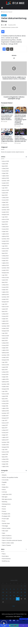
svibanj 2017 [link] (5, 430)
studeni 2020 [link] (5, 328)
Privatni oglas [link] (5, 518)
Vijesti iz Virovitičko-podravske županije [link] (12, 540)
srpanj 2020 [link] (5, 338)
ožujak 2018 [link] (5, 406)
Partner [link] (4, 509)
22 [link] (21, 595)
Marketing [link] (4, 501)
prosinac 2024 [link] (5, 209)
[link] (2, 7)
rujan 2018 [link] (4, 391)
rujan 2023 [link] (5, 246)
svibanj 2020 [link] (5, 343)
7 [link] (17, 589)
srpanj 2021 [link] (5, 309)
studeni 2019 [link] (5, 357)
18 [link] (6, 595)
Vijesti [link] (3, 533)
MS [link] (21, 616)
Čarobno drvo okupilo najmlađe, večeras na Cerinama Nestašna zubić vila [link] (21, 139)
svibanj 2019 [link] (5, 372)
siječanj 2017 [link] (5, 439)
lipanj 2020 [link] (5, 340)
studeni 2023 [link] (5, 241)
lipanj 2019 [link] (4, 369)
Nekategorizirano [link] (6, 504)
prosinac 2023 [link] (5, 238)
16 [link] (25, 592)
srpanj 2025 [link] (5, 192)
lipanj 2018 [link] (4, 398)
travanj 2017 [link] (5, 432)
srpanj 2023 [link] (5, 250)
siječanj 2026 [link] (5, 178)
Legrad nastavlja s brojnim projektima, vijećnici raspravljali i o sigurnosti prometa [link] (7, 139)
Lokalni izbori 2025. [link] (7, 494)
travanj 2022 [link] (5, 287)
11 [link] (6, 592)
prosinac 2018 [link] (5, 384)
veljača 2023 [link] (5, 263)
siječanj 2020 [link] (5, 352)
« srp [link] (13, 606)
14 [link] (17, 592)
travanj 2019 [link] (5, 374)
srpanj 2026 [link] (5, 163)
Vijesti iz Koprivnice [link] (7, 538)
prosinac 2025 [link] (5, 180)
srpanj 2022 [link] (5, 280)
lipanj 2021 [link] (4, 311)
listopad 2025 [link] (5, 185)
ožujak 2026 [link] (5, 173)
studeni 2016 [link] (5, 444)
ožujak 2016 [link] (5, 464)
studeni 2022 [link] (5, 270)
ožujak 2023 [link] (5, 260)
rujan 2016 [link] (4, 449)
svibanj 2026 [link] (5, 168)
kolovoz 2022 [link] (5, 277)
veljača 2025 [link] (5, 204)
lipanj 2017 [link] (4, 427)
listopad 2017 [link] (5, 418)
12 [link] (10, 592)
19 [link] (10, 595)
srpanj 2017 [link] (5, 425)
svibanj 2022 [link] (5, 284)
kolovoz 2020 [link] (5, 335)
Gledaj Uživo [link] (5, 487)
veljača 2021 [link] (5, 321)
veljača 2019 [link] (5, 379)
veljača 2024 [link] (5, 234)
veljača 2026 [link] (5, 175)
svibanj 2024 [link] (5, 226)
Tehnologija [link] (5, 525)
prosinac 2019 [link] (5, 355)
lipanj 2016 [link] (4, 456)
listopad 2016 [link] (5, 447)
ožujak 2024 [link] (5, 231)
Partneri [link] (4, 511)
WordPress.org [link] (5, 561)
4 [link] (6, 589)
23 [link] (25, 595)
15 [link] (21, 592)
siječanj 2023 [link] (5, 265)
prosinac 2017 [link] (5, 413)
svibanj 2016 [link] (5, 459)
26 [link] (10, 598)
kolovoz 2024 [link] (5, 219)
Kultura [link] (4, 489)
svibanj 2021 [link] (5, 313)
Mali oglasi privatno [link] (7, 499)
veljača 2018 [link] (5, 408)
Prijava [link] (4, 553)
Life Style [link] (4, 492)
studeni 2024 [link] (5, 212)
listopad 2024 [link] (5, 214)
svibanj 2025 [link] (5, 197)
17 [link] (3, 595)
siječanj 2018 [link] (5, 410)
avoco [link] (3, 24)
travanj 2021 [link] (5, 316)
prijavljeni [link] (9, 152)
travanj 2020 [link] (5, 345)
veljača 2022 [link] (5, 292)
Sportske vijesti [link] (6, 523)
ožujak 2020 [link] (5, 347)
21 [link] (17, 595)
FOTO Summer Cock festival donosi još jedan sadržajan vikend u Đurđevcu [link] (7, 117)
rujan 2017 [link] (4, 420)
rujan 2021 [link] (4, 304)
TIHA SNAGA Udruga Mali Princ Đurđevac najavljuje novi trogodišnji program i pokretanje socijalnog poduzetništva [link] (20, 119)
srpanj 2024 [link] (5, 221)
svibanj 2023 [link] (5, 255)
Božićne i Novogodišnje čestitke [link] (10, 477)
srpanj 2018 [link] (5, 396)
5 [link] (10, 589)
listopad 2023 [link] (5, 243)
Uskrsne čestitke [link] (6, 528)
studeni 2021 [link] (5, 299)
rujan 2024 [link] (5, 217)
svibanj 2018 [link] (5, 401)
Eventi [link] (3, 484)
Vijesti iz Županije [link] (6, 545)
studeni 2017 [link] (5, 415)
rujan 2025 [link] (4, 187)
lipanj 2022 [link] (5, 282)
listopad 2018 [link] (5, 389)
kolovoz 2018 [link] (5, 393)
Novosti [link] (10, 12)
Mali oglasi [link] (4, 496)
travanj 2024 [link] (5, 229)
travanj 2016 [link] (5, 461)
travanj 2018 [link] (5, 403)
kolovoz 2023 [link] (5, 248)
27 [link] (14, 598)
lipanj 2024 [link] (5, 224)
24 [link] (3, 598)
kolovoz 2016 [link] (5, 452)
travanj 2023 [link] (5, 258)
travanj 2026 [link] (5, 171)
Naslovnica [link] (5, 12)
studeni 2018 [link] (5, 386)
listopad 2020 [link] (5, 330)
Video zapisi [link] (5, 530)
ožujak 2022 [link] (5, 289)
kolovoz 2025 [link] (5, 190)
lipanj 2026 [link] (5, 166)
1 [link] (21, 586)
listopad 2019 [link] (5, 360)
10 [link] (3, 592)
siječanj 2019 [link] (5, 381)
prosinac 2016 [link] (5, 442)
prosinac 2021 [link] (5, 297)
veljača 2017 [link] (5, 437)
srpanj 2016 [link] (5, 454)
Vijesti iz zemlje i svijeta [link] (8, 542)
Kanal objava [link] (5, 556)
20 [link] (14, 595)
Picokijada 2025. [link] (6, 513)
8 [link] (21, 589)
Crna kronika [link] (5, 479)
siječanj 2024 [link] (5, 236)
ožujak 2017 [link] (5, 435)
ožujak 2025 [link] (5, 202)
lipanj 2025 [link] (5, 195)
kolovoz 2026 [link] (5, 161)
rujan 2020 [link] (5, 333)
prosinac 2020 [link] (5, 326)
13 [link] (14, 592)
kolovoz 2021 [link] (5, 306)
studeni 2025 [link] (5, 183)
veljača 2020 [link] (5, 350)
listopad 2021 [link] (5, 301)
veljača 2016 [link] (5, 466)
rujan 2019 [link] (4, 362)
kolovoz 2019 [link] (5, 364)
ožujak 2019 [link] (5, 376)
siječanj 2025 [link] (5, 207)
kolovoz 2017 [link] (5, 422)
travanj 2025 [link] (5, 200)
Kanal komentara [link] (6, 558)
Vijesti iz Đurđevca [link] (6, 535)
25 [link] (6, 598)
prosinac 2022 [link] (5, 267)
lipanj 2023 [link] (5, 253)
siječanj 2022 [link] (5, 294)
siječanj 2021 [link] (5, 323)
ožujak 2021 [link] (5, 318)
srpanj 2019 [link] (5, 367)
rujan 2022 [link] (4, 275)
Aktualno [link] (4, 475)
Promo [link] (3, 521)
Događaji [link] (4, 482)
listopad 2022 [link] (5, 272)
